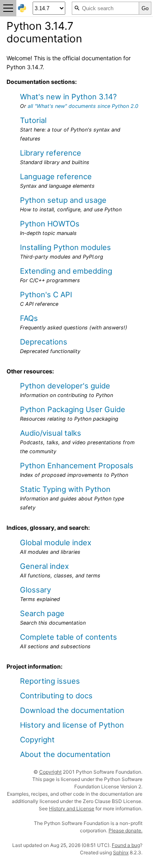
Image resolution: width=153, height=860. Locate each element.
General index (44, 566)
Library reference (50, 152)
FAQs (29, 318)
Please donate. (125, 830)
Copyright (37, 739)
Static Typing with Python (65, 489)
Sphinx (121, 852)
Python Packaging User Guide (72, 409)
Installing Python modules (65, 247)
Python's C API (46, 294)
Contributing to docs (56, 695)
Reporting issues (50, 680)
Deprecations (43, 341)
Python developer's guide (65, 385)
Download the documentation (72, 710)
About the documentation (65, 754)
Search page (42, 613)
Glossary (35, 589)
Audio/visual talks (50, 432)
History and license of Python (72, 724)
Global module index (55, 542)
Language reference (56, 176)
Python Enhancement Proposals (76, 465)
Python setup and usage (63, 199)
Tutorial (33, 120)
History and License (71, 808)
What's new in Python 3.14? (68, 96)
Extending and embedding (66, 270)
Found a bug (126, 845)
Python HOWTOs (50, 223)
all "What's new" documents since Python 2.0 (83, 106)
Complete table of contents (68, 636)
